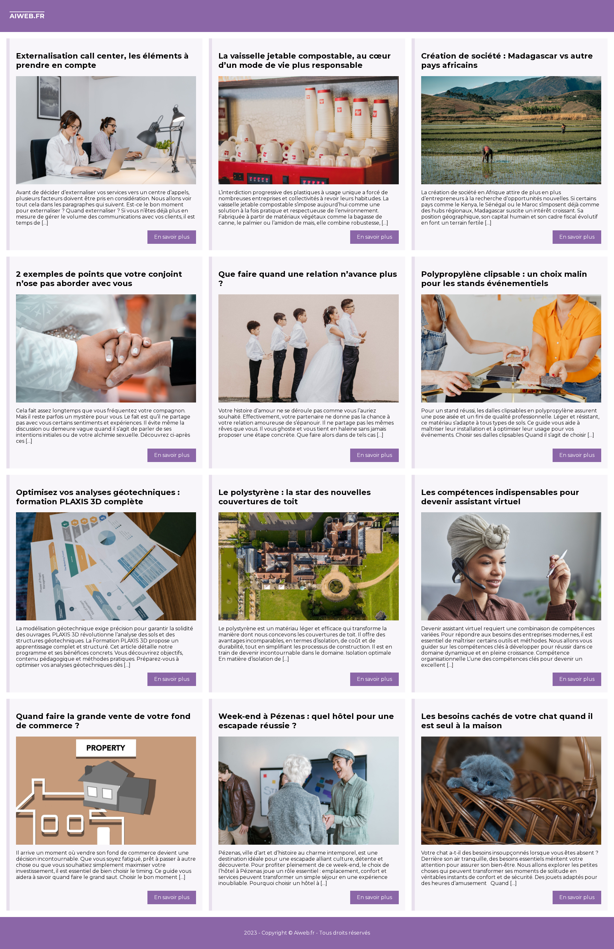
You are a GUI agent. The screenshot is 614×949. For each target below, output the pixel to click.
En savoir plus (171, 237)
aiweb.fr (27, 16)
